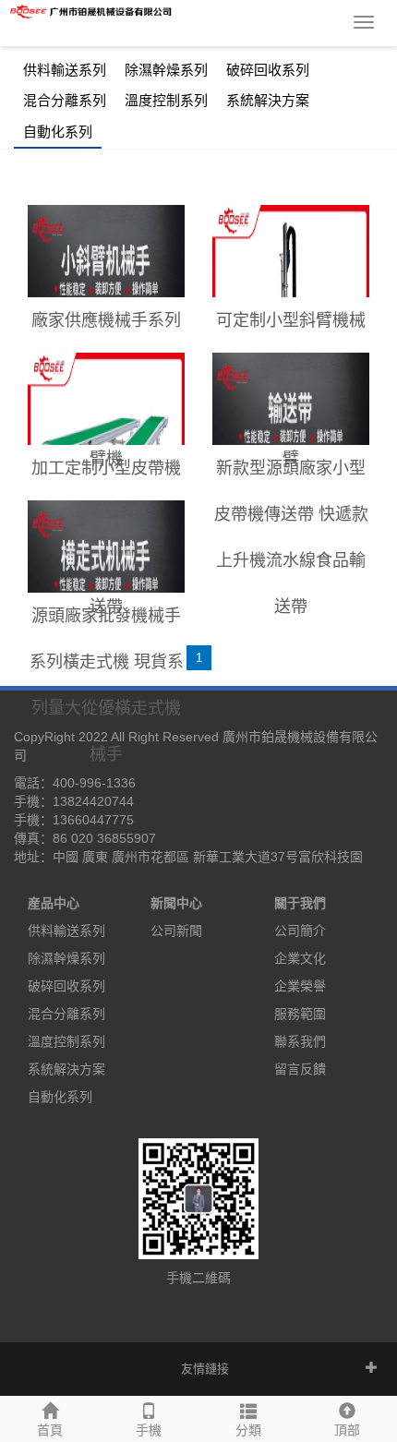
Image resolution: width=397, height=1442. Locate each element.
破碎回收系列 (267, 70)
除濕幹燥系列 (166, 70)
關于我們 (300, 902)
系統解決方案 (267, 100)
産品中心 (53, 902)
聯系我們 (300, 1041)
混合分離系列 (64, 100)
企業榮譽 (300, 986)
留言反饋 (300, 1069)
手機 (149, 1430)
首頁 (50, 1430)
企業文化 (300, 958)
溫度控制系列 (166, 100)
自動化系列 (57, 132)
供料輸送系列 (64, 70)
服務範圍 (300, 1013)
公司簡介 (300, 930)
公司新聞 (176, 930)
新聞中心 (176, 902)
